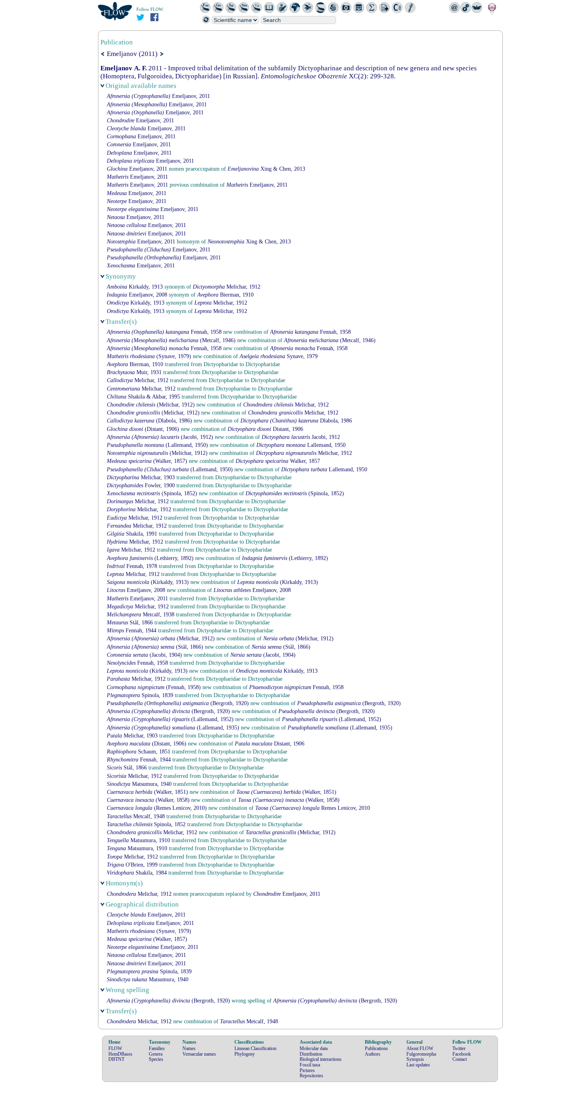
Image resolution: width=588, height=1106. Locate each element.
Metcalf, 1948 (136, 816)
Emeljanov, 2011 (158, 96)
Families (157, 1048)
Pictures (307, 1070)
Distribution (311, 1054)
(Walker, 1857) (147, 461)
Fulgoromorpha (421, 1054)
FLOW (115, 1048)
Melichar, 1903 (141, 477)
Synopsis (415, 1059)
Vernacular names (199, 1054)
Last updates (418, 1065)
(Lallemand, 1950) (157, 445)
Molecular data (314, 1048)
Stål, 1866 (130, 623)
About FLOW (419, 1048)
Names (189, 1048)
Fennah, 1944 (131, 631)
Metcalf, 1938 (140, 615)
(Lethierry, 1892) (150, 558)
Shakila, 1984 (137, 873)
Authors (372, 1054)
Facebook (461, 1054)
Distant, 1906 (265, 429)
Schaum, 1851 (138, 752)
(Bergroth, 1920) (178, 703)
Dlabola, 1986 (296, 421)
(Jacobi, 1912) (160, 437)
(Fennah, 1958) (154, 687)
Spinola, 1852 (146, 824)
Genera (155, 1054)
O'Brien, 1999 (132, 865)
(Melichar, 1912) (151, 405)
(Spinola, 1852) (152, 493)
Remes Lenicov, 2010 (312, 808)
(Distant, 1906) (143, 429)
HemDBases (120, 1054)
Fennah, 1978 (132, 566)
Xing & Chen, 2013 (266, 169)
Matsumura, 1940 (139, 784)
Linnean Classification (255, 1048)
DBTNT (116, 1059)
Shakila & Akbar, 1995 (143, 397)
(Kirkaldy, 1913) (148, 582)
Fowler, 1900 (141, 485)
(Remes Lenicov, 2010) (157, 808)
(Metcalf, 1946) (171, 340)
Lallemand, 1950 (301, 445)
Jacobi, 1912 (301, 437)
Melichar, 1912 (226, 287)
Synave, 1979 (279, 356)
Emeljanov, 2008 (137, 295)
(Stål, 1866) (155, 647)
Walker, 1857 (278, 461)
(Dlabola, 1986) (149, 421)
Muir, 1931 (134, 372)
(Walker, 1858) (148, 800)
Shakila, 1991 (132, 534)
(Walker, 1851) (147, 792)
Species (156, 1059)
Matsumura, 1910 (138, 840)
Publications (376, 1048)
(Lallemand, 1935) (173, 728)
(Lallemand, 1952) (170, 719)
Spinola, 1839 (140, 695)
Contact (459, 1059)
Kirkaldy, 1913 (135, 287)
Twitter (459, 1048)
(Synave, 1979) (149, 356)
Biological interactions (321, 1059)
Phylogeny (244, 1054)
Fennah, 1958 (164, 332)
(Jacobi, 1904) (144, 655)
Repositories (311, 1075)
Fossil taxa (310, 1065)
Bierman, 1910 (225, 295)
